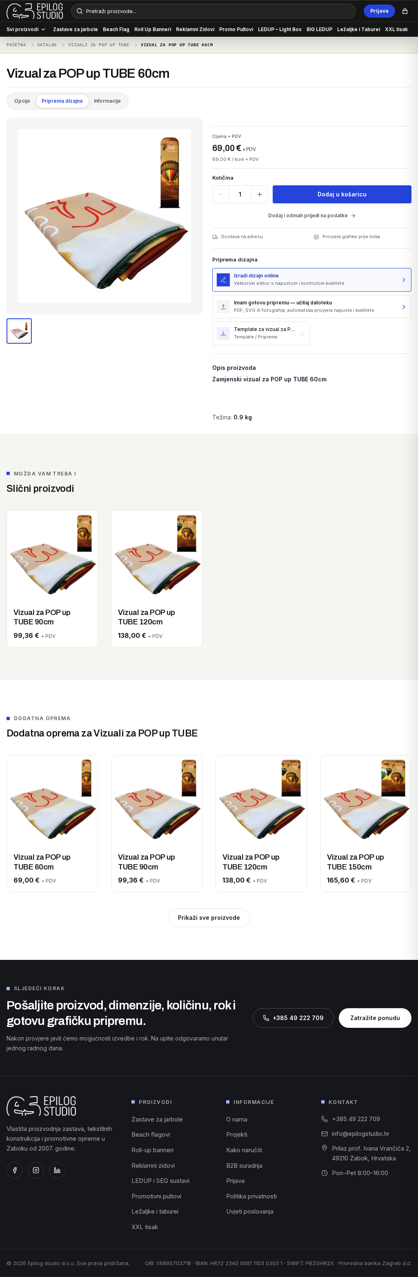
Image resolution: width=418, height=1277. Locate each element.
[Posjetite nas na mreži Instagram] (36, 1170)
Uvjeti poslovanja (249, 1211)
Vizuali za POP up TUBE (98, 45)
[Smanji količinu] (221, 194)
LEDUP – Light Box (280, 29)
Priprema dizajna (62, 101)
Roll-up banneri (152, 1150)
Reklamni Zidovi (195, 29)
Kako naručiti (244, 1150)
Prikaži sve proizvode (209, 917)
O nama (236, 1119)
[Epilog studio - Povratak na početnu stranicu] (35, 11)
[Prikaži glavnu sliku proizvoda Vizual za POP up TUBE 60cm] (19, 331)
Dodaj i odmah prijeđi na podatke (308, 215)
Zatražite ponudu (375, 1017)
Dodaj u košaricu (342, 194)
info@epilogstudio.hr (360, 1133)
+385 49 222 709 (298, 1017)
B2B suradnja (244, 1165)
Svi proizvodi (22, 29)
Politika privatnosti (251, 1196)
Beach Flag (116, 29)
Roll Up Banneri (152, 29)
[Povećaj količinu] (259, 194)
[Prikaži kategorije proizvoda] (43, 29)
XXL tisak (396, 29)
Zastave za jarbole (75, 29)
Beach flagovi (150, 1134)
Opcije (22, 101)
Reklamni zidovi (153, 1165)
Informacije (107, 101)
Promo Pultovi (236, 29)
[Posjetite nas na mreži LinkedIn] (57, 1170)
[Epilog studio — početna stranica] (41, 1105)
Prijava (379, 11)
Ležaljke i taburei (154, 1211)
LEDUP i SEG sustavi (160, 1181)
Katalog (47, 45)
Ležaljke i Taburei (358, 29)
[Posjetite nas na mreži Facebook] (15, 1170)
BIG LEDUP (319, 29)
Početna (16, 45)
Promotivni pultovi (156, 1196)
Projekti (236, 1134)
